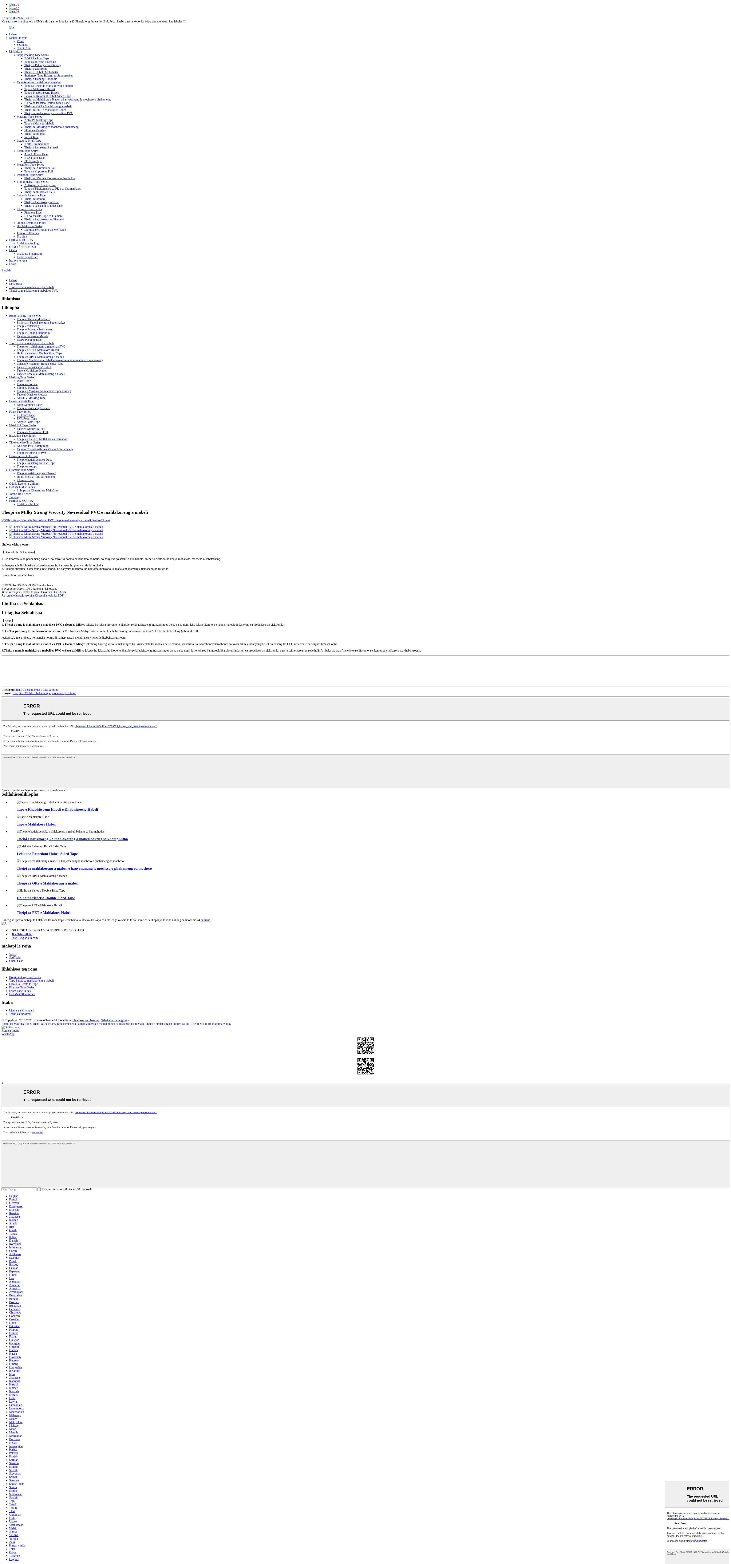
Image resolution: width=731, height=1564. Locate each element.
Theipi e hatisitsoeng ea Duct (41, 202)
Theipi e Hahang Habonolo (40, 79)
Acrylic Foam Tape (36, 154)
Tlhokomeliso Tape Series (32, 181)
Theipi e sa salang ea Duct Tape (43, 205)
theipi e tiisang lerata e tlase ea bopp (36, 689)
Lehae (13, 34)
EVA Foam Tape (34, 157)
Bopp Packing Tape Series (33, 55)
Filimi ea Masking (35, 130)
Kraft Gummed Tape (36, 144)
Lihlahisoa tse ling (28, 243)
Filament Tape (32, 212)
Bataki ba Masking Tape (16, 1023)
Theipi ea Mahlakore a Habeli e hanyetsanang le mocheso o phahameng (67, 99)
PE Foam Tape (33, 161)
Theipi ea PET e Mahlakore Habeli (45, 109)
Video (20, 41)
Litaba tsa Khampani (29, 253)
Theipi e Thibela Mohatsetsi (41, 72)
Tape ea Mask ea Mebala (39, 123)
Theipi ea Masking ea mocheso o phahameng (51, 126)
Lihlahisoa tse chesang (85, 1020)
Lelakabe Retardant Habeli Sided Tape (47, 96)
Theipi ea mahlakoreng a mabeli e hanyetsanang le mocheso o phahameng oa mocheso (84, 868)
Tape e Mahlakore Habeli (39, 89)
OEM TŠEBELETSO (22, 246)
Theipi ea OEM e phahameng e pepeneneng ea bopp (44, 693)
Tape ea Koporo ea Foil (38, 171)
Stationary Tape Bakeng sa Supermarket (48, 75)
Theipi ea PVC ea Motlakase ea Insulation (49, 178)
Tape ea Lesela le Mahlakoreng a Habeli (48, 85)
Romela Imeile (10, 1030)
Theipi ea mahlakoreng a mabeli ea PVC (48, 113)
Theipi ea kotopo (34, 198)
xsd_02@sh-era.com (25, 938)
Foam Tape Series (27, 150)
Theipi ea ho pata (34, 133)
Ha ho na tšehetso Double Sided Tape (47, 102)
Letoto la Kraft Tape (29, 140)
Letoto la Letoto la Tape (31, 195)
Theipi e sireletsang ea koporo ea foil (167, 1023)
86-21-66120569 (22, 934)
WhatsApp (8, 1034)
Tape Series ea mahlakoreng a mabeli (39, 82)
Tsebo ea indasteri (27, 257)
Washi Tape (31, 137)
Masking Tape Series (29, 116)
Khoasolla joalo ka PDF (49, 595)
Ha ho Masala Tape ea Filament (43, 216)
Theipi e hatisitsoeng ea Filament (44, 219)
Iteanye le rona (18, 260)
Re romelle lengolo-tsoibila (18, 595)
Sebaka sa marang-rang (115, 1020)
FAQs (12, 264)
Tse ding (22, 236)
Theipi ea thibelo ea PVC (39, 192)
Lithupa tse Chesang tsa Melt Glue (45, 229)
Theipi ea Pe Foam (43, 1023)
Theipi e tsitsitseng (35, 68)
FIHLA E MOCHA (21, 240)
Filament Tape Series (29, 209)
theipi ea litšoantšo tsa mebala (126, 1023)
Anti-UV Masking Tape (38, 120)
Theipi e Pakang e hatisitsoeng (42, 65)
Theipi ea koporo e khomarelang (210, 1023)
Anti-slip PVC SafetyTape (40, 185)
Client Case (24, 48)
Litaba (13, 250)
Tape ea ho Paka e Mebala (40, 61)
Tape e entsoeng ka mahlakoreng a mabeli (82, 1023)
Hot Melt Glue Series (29, 226)
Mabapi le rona (18, 37)
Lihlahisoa (15, 51)
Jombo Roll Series (28, 233)
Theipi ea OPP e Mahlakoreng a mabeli (48, 106)
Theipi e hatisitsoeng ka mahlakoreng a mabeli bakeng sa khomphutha (72, 839)
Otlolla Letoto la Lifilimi (31, 222)
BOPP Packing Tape (36, 58)
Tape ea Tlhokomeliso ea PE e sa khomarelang (52, 188)
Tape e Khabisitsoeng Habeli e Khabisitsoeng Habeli (57, 809)
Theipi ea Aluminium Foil (39, 168)
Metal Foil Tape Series (30, 164)
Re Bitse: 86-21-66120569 (18, 18)
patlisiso (205, 920)
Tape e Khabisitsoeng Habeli (41, 92)
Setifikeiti (22, 44)
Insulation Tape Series (30, 174)
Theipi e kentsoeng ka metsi (41, 147)
